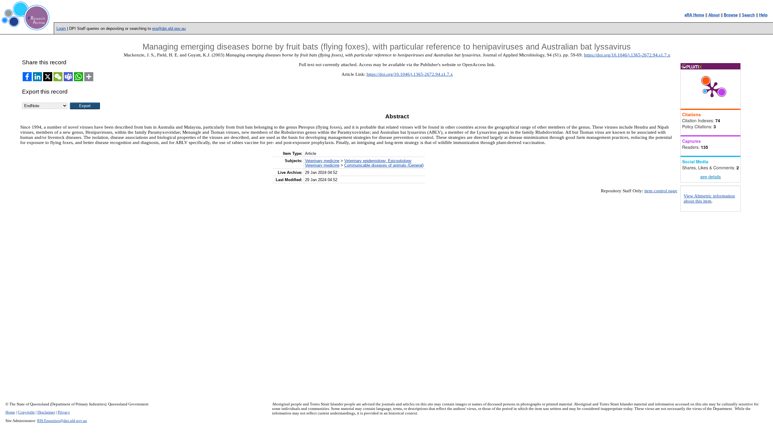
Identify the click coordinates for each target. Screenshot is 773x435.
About (714, 15)
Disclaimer (46, 412)
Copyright (26, 412)
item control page (660, 190)
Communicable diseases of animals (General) (384, 165)
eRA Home (694, 15)
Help (763, 15)
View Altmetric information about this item (709, 198)
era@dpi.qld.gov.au (169, 28)
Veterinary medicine (322, 160)
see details (710, 177)
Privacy (64, 412)
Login (61, 28)
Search (748, 15)
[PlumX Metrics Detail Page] (712, 89)
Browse (731, 15)
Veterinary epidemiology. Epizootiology (378, 160)
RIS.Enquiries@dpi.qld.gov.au (62, 421)
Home (10, 412)
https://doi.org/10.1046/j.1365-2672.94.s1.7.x (627, 55)
